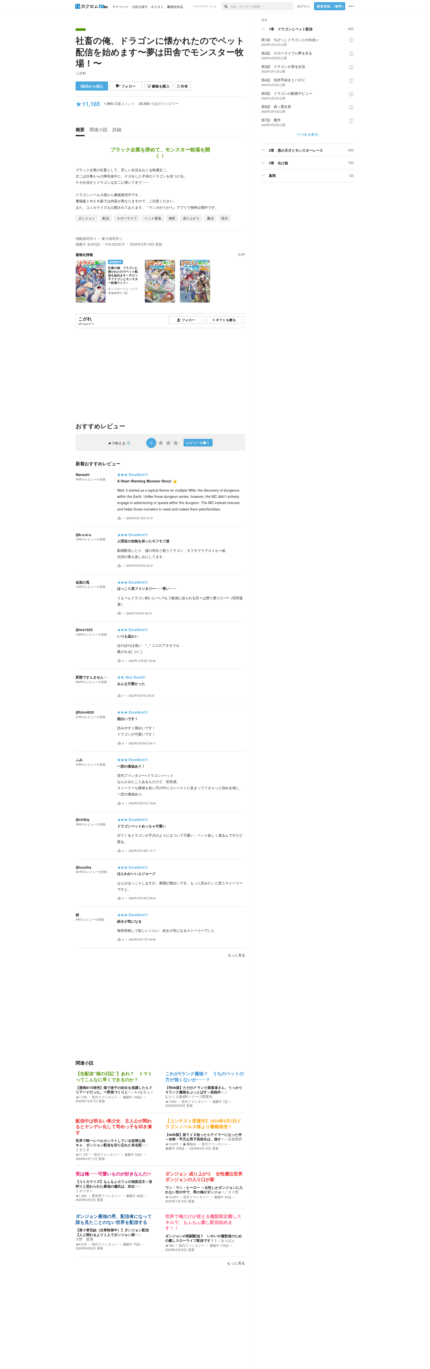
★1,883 (81, 1196)
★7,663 (170, 1102)
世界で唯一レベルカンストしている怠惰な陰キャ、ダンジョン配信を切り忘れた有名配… (110, 1142)
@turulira (83, 867)
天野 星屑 (84, 1239)
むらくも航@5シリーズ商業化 (189, 1096)
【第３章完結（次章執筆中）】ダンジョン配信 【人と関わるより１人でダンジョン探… (114, 1232)
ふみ (79, 759)
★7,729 (81, 1097)
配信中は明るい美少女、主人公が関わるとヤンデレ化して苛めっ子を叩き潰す (114, 1126)
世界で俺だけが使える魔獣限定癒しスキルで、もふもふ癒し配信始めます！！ (203, 1222)
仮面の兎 (83, 582)
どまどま (83, 1149)
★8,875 (81, 1244)
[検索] (225, 6)
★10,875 (171, 1144)
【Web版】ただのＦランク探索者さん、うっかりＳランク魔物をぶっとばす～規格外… (203, 1089)
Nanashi (83, 474)
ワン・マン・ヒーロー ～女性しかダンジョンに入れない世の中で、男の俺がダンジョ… (204, 1189)
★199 (169, 1245)
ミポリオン (84, 1190)
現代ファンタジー (105, 1097)
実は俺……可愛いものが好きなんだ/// (113, 1173)
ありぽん (228, 1240)
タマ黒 (233, 1191)
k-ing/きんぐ (144, 1091)
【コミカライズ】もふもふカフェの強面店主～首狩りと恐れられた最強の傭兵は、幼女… (114, 1183)
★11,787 (82, 1154)
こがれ (81, 72)
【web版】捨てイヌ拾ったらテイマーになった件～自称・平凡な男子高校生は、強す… (203, 1136)
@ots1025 (84, 629)
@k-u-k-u (83, 534)
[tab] (81, 130)
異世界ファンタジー (106, 1196)
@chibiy (83, 819)
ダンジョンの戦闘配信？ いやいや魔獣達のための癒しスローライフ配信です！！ (203, 1238)
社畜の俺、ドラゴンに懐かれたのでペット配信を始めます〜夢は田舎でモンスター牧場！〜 (160, 51)
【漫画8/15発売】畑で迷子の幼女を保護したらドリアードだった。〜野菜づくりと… (114, 1089)
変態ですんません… (91, 677)
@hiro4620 (85, 712)
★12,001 (171, 1197)
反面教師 (235, 1138)
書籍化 (191, 1144)
